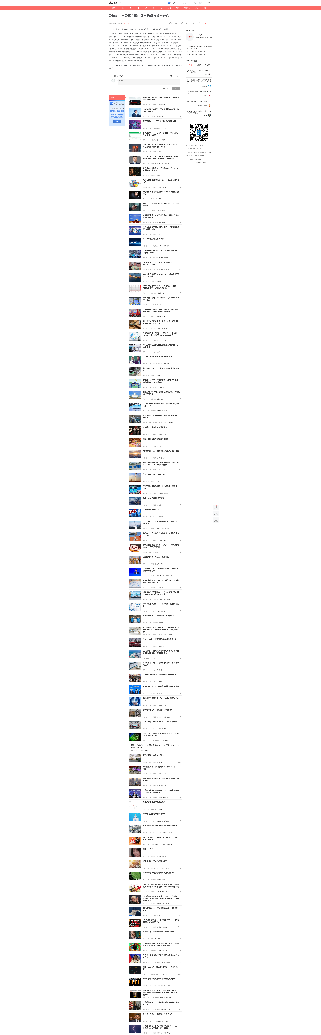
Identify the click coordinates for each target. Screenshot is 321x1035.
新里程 (160, 387)
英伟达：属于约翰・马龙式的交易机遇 (157, 356)
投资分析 (159, 856)
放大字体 (181, 23)
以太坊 (160, 809)
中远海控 (164, 728)
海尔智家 (161, 493)
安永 (164, 210)
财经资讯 (157, 163)
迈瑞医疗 (159, 151)
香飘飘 (160, 705)
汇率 (165, 938)
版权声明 (188, 155)
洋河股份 (161, 234)
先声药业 (161, 517)
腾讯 (160, 175)
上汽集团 (164, 411)
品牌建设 (166, 821)
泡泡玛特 (159, 316)
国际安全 (162, 997)
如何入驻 (195, 152)
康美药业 (161, 434)
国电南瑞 (163, 399)
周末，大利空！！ (150, 849)
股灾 (148, 750)
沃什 (163, 927)
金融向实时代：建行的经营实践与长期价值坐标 (161, 686)
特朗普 (168, 962)
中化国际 (161, 622)
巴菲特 (164, 903)
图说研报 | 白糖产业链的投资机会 (156, 439)
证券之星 (126, 23)
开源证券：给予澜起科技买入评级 (196, 54)
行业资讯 (157, 844)
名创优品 (164, 316)
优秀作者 (198, 65)
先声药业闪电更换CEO (151, 510)
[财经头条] (115, 2)
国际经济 (163, 962)
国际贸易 (157, 938)
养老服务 (161, 785)
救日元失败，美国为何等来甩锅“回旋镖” (158, 932)
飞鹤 (160, 305)
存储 (160, 469)
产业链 (166, 446)
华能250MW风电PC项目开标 (154, 474)
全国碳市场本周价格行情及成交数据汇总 (158, 873)
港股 (130, 8)
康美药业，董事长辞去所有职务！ (156, 427)
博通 (166, 128)
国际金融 (158, 1021)
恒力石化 (166, 187)
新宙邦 (158, 140)
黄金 (161, 8)
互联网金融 (187, 8)
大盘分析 (159, 950)
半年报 (165, 328)
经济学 (161, 974)
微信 (193, 23)
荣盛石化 (161, 187)
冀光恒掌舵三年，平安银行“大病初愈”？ (158, 710)
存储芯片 (166, 422)
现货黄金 (169, 1033)
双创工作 (161, 832)
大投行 (162, 163)
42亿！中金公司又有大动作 (153, 239)
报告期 (158, 670)
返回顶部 (216, 527)
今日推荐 (190, 65)
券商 (168, 246)
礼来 (160, 505)
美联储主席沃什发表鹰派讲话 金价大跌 (158, 1014)
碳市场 (164, 880)
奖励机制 (209, 152)
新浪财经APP (173, 3)
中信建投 (159, 293)
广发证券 (164, 575)
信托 (165, 785)
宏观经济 (113, 8)
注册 (209, 3)
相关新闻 (114, 97)
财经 (160, 340)
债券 (170, 1009)
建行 (160, 693)
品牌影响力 (160, 821)
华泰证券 (159, 116)
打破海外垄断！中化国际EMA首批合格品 (158, 616)
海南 (155, 658)
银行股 (168, 986)
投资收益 (169, 340)
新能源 (158, 399)
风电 (158, 481)
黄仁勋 (167, 363)
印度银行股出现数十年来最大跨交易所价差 (159, 979)
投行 (163, 116)
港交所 (158, 352)
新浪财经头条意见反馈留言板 (195, 145)
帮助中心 (202, 155)
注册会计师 (160, 210)
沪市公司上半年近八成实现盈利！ (156, 861)
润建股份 (169, 599)
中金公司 (163, 140)
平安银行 (164, 717)
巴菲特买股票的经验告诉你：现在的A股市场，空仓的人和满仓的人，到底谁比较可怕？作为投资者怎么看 (161, 898)
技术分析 (159, 891)
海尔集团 (166, 540)
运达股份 (167, 528)
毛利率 (171, 422)
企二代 (164, 705)
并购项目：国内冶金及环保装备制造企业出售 (160, 826)
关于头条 (188, 152)
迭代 (164, 646)
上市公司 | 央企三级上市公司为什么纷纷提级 (160, 722)
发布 (176, 88)
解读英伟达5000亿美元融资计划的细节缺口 (159, 121)
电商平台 (162, 611)
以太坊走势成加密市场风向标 (154, 802)
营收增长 (166, 257)
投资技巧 (159, 903)
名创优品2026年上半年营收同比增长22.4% (159, 674)
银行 (158, 693)
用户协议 (195, 155)
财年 (162, 269)
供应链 (160, 646)
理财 (154, 8)
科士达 (171, 634)
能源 (177, 8)
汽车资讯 (159, 411)
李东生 (164, 797)
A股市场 (167, 891)
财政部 (167, 1009)
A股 (123, 8)
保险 (160, 222)
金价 (163, 1021)
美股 (138, 8)
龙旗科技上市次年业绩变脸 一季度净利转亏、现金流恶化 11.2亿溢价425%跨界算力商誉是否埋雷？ (161, 629)
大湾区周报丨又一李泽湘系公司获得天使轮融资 (161, 451)
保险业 (163, 222)
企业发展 (161, 422)
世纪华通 (161, 257)
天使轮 (160, 458)
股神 (146, 750)
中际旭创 (167, 740)
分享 (198, 23)
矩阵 (165, 774)
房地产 (197, 8)
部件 (159, 375)
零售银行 (169, 717)
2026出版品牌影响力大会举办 (154, 814)
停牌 (170, 844)
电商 (158, 611)
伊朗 (167, 997)
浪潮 (160, 915)
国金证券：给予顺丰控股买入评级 (196, 51)
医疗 (164, 387)
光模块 (162, 740)
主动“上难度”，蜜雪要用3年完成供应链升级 (160, 639)
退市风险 (162, 844)
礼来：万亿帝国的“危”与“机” (154, 498)
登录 (164, 88)
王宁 (162, 564)
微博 (187, 23)
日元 (162, 938)
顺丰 (165, 104)
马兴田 (166, 434)
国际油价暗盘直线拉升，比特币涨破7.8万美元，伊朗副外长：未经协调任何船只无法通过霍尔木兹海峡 (161, 993)
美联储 (165, 974)
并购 (156, 375)
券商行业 (169, 575)
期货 (169, 8)
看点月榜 (207, 65)
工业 (158, 328)
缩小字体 (176, 23)
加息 (165, 927)
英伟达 (163, 128)
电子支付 (161, 446)
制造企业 (166, 832)
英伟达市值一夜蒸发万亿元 (153, 755)
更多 (205, 8)
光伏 (168, 797)
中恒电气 (166, 634)
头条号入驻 (190, 30)
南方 (160, 552)
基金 (146, 8)
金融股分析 (158, 575)
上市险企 (164, 340)
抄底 (163, 891)
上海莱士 (161, 540)
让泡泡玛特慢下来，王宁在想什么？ (156, 557)
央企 (160, 728)
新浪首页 (216, 508)
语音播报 (170, 23)
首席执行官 (160, 281)
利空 (163, 856)
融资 (164, 458)
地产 (163, 950)
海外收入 (164, 868)
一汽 (160, 246)
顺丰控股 (161, 104)
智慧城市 (161, 599)
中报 (163, 587)
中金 (163, 293)
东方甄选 (166, 269)
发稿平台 (202, 152)
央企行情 (159, 868)
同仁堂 (161, 328)
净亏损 (162, 528)
